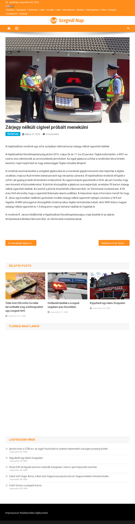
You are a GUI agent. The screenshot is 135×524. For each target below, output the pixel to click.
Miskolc (80, 10)
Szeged (112, 10)
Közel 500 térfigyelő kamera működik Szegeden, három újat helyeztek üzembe (53, 467)
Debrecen (33, 10)
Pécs (103, 10)
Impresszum (12, 512)
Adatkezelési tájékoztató (34, 512)
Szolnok (23, 14)
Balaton (10, 10)
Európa (50, 10)
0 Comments (52, 134)
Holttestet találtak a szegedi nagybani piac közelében (63, 305)
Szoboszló (12, 14)
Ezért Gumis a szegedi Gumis (25, 485)
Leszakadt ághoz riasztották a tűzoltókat (23, 243)
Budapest (21, 10)
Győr (58, 10)
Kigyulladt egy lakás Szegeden (107, 303)
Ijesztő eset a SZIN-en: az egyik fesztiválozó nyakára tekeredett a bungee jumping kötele (58, 448)
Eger (42, 10)
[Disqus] (67, 387)
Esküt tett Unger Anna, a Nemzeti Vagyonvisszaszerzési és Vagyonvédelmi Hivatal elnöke (59, 476)
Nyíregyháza (93, 10)
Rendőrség (13, 134)
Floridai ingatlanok (24, 326)
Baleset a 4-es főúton (113, 243)
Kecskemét (68, 10)
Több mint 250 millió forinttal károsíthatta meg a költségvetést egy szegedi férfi (24, 307)
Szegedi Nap (71, 20)
